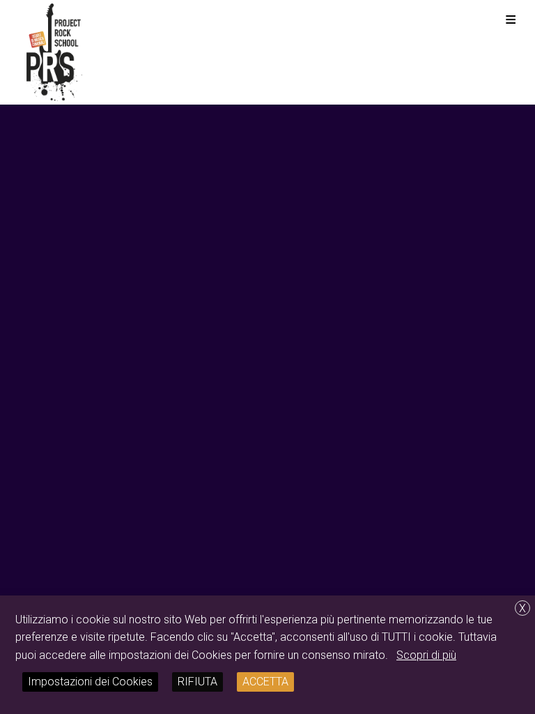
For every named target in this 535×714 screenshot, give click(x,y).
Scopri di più (426, 655)
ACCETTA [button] (265, 681)
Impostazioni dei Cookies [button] (90, 681)
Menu (510, 19)
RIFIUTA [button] (197, 681)
